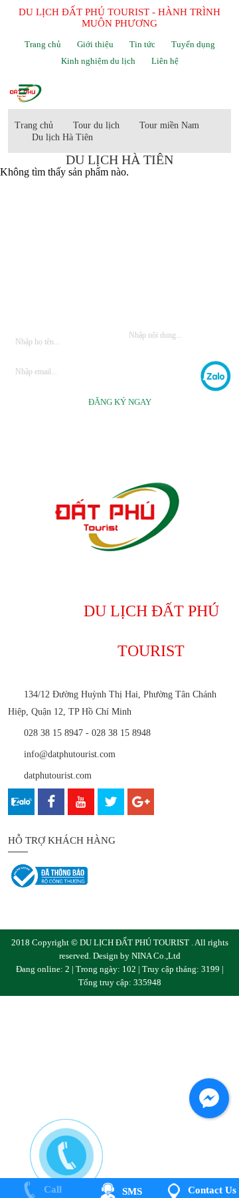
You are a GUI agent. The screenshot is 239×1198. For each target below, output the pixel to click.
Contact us (210, 1190)
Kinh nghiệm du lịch (98, 61)
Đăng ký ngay (119, 402)
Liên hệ (165, 61)
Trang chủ (43, 44)
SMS (131, 1191)
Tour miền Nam (169, 125)
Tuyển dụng (193, 44)
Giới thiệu (95, 44)
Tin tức (142, 44)
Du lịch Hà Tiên (62, 137)
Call (51, 1189)
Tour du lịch (96, 125)
